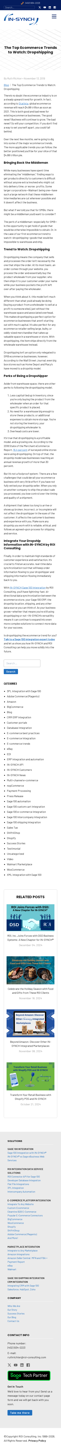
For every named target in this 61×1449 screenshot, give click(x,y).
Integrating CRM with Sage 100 (23, 1285)
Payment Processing (19, 790)
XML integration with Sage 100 (24, 874)
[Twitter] (39, 7)
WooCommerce (16, 869)
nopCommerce (15, 785)
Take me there (20, 1412)
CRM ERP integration (19, 717)
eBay (10, 748)
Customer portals (17, 722)
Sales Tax (12, 827)
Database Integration (19, 727)
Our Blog (12, 1317)
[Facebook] (54, 7)
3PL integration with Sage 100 (24, 691)
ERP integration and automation (25, 759)
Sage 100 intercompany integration (27, 817)
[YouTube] (44, 7)
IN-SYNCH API (15, 764)
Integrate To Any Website (21, 1204)
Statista (23, 103)
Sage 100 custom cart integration (26, 806)
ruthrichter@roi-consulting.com (27, 1357)
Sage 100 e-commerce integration (26, 811)
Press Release (15, 796)
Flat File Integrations (18, 1184)
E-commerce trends (18, 743)
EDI (9, 754)
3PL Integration (16, 1187)
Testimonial (13, 848)
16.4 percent (20, 449)
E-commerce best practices (23, 733)
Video (10, 859)
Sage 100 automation (19, 801)
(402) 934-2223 (16, 1347)
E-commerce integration (21, 738)
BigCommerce (15, 706)
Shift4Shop (13, 832)
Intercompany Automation (21, 1191)
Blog (9, 712)
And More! (13, 1237)
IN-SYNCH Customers (19, 769)
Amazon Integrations (19, 1254)
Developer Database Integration (24, 1180)
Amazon (11, 701)
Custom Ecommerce (18, 1207)
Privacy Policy (37, 1440)
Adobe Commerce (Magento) (23, 696)
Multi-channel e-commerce (22, 780)
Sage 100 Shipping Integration (26, 1278)
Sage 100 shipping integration (24, 822)
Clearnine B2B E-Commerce (22, 1211)
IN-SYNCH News (16, 775)
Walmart (12, 1269)
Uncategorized (15, 853)
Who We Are (14, 1305)
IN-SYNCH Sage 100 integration (28, 587)
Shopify (11, 838)
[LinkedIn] (49, 7)
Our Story (12, 1309)
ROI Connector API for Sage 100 (24, 1176)
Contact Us (13, 1320)
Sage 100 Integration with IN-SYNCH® (27, 1152)
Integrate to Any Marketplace (23, 1250)
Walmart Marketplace (19, 864)
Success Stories (16, 843)
